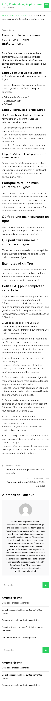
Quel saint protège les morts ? (16, 602)
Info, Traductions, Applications (22, 4)
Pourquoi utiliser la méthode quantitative (21, 620)
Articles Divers (8, 30)
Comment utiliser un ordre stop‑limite (19, 637)
